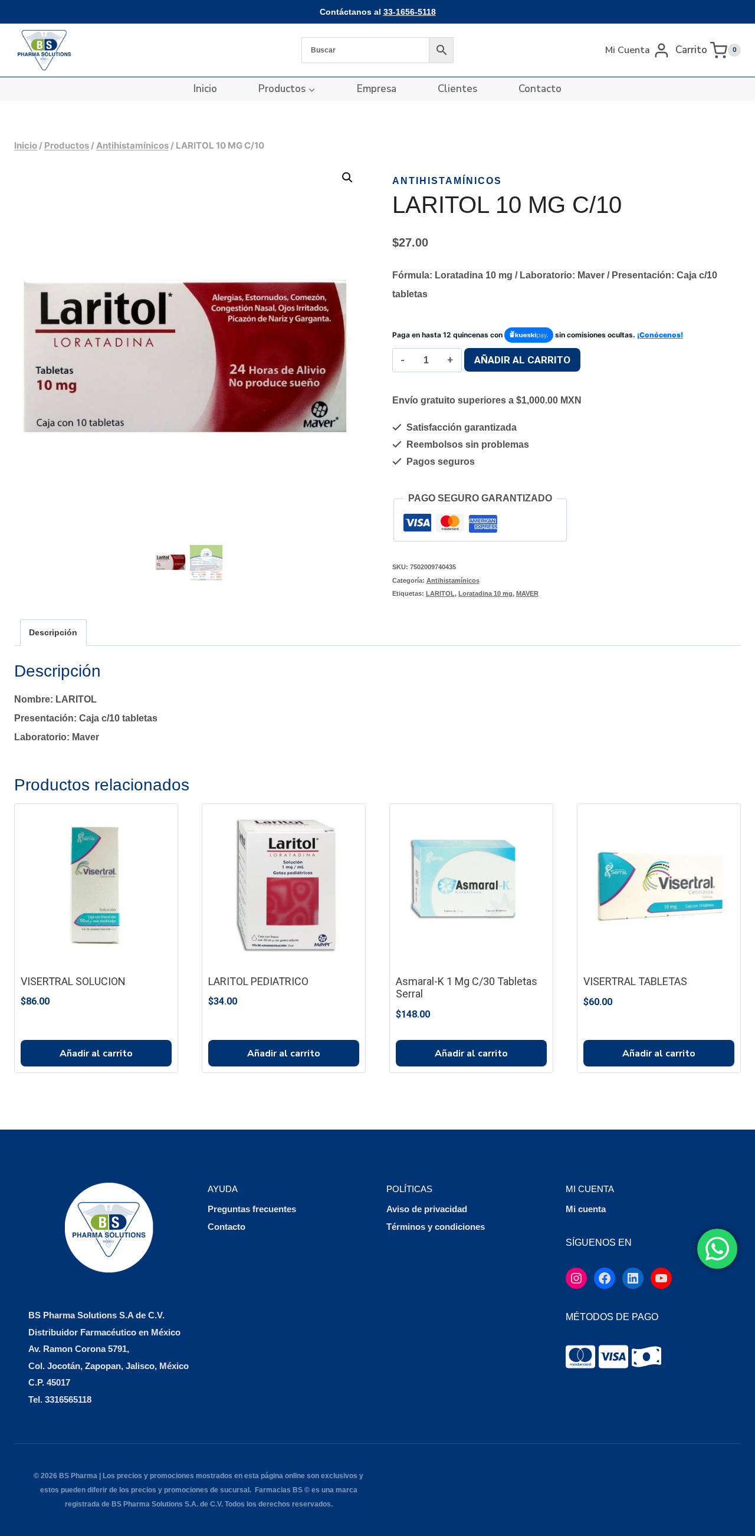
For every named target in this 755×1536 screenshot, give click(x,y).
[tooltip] (580, 1356)
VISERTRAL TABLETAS (635, 981)
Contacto (540, 89)
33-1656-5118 (409, 12)
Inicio (205, 89)
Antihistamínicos (447, 181)
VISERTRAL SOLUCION (73, 981)
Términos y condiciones (435, 1227)
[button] (347, 177)
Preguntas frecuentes (252, 1209)
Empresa (376, 89)
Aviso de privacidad (426, 1209)
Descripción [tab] (53, 632)
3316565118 (68, 1399)
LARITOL (440, 593)
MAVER (527, 593)
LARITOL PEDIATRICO (258, 981)
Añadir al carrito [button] (96, 1053)
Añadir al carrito (522, 360)
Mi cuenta (586, 1209)
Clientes (457, 89)
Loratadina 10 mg (485, 593)
